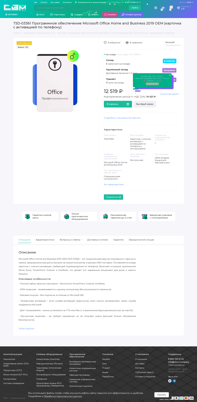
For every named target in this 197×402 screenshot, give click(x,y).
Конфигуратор (133, 14)
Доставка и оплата (97, 239)
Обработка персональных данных (63, 396)
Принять (161, 395)
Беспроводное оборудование (51, 374)
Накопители (9, 359)
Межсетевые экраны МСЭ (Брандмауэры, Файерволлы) (50, 384)
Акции (94, 14)
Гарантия (118, 239)
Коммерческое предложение (92, 2)
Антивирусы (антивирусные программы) (82, 362)
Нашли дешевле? (169, 94)
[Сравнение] (163, 8)
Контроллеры (9, 379)
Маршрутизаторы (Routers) (49, 363)
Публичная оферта (144, 372)
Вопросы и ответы (71, 239)
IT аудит (106, 368)
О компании (141, 359)
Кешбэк (112, 14)
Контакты (67, 2)
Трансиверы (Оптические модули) (48, 369)
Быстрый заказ (144, 104)
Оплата (43, 2)
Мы (35, 2)
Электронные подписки (80, 386)
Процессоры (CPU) (12, 370)
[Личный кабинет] (156, 8)
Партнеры (59, 14)
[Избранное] (170, 8)
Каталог (13, 14)
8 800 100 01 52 (126, 2)
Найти (135, 8)
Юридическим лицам (141, 239)
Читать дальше (26, 328)
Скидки (78, 14)
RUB (185, 2)
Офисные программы (79, 375)
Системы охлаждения (13, 383)
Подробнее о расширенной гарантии (122, 118)
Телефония (41, 379)
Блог (42, 14)
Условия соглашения (145, 376)
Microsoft (170, 42)
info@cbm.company (178, 362)
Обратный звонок (176, 365)
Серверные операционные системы (82, 380)
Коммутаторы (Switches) (48, 359)
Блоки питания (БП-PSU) (15, 374)
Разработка (108, 376)
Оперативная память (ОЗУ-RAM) (16, 364)
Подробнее (152, 84)
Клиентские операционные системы (82, 369)
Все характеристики (114, 184)
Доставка (55, 2)
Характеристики (45, 239)
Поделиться (112, 197)
